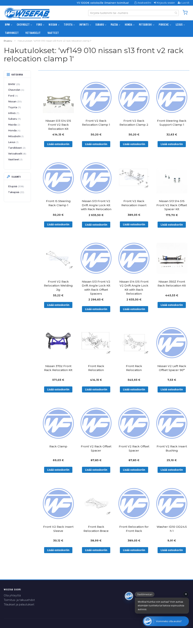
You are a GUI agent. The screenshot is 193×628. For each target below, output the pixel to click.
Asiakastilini (144, 2)
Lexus (13, 142)
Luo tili (185, 2)
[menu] (96, 28)
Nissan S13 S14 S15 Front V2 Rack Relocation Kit (58, 125)
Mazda (13, 124)
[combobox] (133, 13)
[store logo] (27, 13)
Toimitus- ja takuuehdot (19, 600)
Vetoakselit (16, 153)
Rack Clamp (58, 446)
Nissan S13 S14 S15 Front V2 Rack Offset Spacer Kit (171, 205)
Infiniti (13, 113)
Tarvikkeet (16, 147)
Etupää (15, 186)
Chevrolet (15, 89)
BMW (13, 84)
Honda (14, 130)
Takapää (15, 192)
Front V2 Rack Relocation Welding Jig (58, 285)
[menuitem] (7, 24)
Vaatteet (15, 159)
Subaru (14, 118)
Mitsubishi (15, 136)
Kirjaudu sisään (166, 2)
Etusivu (8, 40)
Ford (12, 95)
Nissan (14, 101)
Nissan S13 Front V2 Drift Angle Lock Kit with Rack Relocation (96, 205)
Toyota (14, 107)
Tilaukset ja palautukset (19, 604)
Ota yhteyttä (12, 595)
